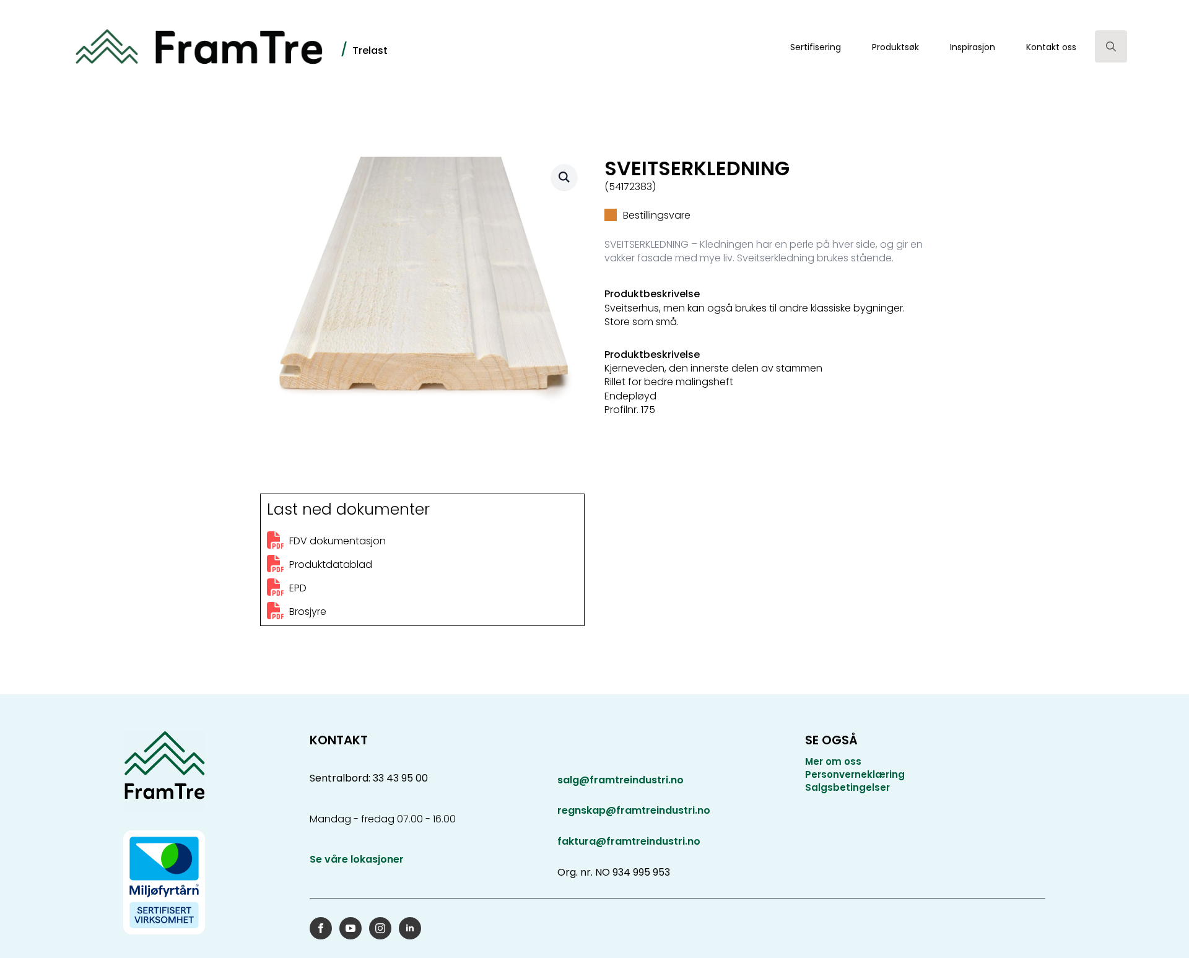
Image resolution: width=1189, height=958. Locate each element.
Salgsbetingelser (847, 787)
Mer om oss (833, 761)
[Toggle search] (1111, 46)
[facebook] (321, 928)
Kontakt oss (1051, 47)
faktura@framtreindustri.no (628, 841)
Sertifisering (815, 47)
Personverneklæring (855, 774)
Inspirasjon (972, 47)
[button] (564, 177)
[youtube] (350, 928)
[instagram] (380, 928)
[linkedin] (410, 928)
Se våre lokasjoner (357, 859)
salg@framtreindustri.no (620, 780)
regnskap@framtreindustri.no (633, 810)
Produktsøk (895, 47)
